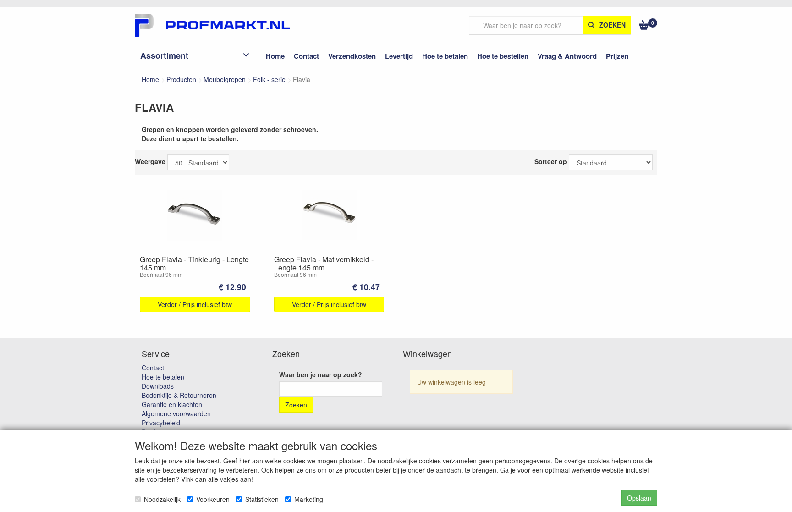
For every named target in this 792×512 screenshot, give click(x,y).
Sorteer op (550, 161)
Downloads (158, 386)
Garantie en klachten (172, 404)
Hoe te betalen (163, 376)
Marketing (308, 499)
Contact (153, 367)
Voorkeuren (213, 499)
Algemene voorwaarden (176, 413)
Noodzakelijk (162, 499)
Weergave (150, 161)
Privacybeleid (161, 422)
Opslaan (639, 497)
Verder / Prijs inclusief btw (195, 304)
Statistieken (262, 499)
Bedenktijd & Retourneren (179, 395)
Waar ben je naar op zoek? (320, 374)
